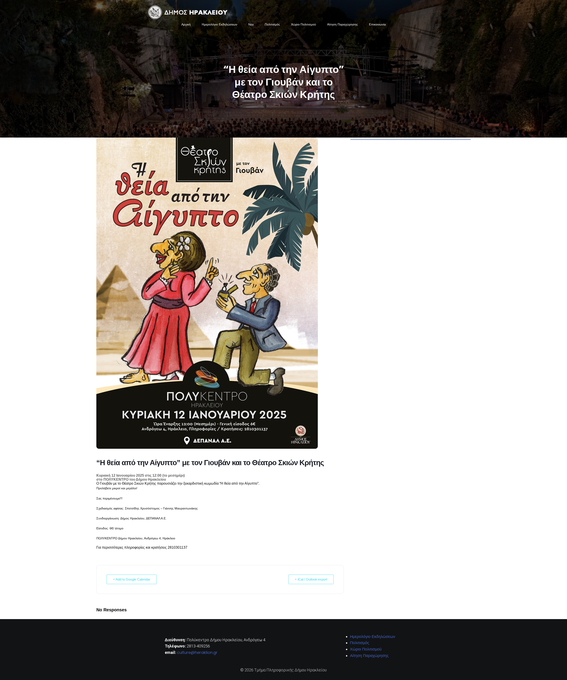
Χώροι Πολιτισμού (303, 24)
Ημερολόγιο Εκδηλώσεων (219, 24)
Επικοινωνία (377, 24)
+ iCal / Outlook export (311, 579)
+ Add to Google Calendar (131, 579)
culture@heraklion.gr (197, 652)
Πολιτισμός (272, 24)
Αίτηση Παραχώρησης (342, 24)
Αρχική (186, 24)
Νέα (251, 24)
